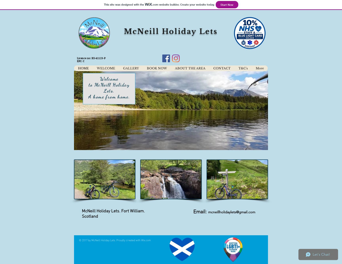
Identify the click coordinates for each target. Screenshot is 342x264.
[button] (171, 110)
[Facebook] (166, 58)
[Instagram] (176, 58)
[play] (258, 146)
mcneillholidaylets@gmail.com (231, 212)
